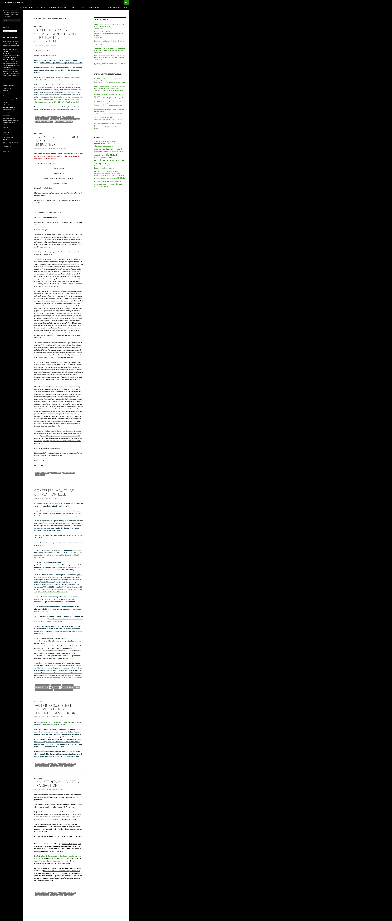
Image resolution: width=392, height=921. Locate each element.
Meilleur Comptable (8, 49)
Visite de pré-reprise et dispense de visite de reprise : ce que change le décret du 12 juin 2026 (109, 49)
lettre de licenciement (100, 171)
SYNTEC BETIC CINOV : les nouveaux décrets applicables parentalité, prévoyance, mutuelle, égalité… (109, 33)
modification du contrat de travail (104, 175)
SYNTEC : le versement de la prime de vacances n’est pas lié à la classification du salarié (109, 87)
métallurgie (6, 132)
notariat (5, 139)
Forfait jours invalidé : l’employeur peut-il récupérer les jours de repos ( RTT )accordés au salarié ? (109, 56)
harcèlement (40, 475)
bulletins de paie (111, 144)
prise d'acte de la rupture (102, 178)
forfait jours (109, 163)
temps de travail (114, 184)
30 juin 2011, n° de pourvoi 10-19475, (56, 722)
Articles (31, 7)
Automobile (6, 88)
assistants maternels (8, 85)
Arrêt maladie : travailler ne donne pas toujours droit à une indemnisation (109, 25)
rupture (121, 177)
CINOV (117, 146)
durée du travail (99, 157)
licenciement (114, 170)
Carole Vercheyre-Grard (13, 2)
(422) (106, 90)
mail (103, 173)
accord (54, 763)
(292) (108, 127)
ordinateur (118, 175)
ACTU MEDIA (23, 7)
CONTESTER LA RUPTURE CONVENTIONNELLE (54, 492)
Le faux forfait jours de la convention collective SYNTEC (109, 95)
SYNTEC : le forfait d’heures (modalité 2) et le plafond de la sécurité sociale (108, 80)
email (105, 157)
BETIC (4, 93)
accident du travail (42, 116)
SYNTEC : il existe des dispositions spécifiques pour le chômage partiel (109, 103)
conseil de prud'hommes (67, 763)
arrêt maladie (56, 116)
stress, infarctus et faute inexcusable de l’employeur (57, 140)
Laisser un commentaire (58, 148)
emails (110, 157)
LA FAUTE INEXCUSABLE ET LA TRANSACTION (57, 783)
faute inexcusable (69, 472)
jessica (5, 41)
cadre (118, 144)
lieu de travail (98, 173)
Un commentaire (56, 498)
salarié (118, 180)
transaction (69, 766)
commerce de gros (8, 107)
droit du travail (108, 154)
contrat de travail (42, 766)
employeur (101, 160)
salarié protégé (98, 184)
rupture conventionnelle (63, 121)
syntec (104, 184)
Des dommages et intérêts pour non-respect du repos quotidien (109, 110)
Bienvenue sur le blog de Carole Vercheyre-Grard (52, 7)
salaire (106, 181)
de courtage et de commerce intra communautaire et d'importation (11, 113)
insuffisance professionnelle (70, 119)
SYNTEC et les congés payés (103, 117)
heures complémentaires (102, 166)
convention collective (117, 151)
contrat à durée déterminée (101, 151)
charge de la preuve (102, 146)
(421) (108, 98)
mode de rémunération (114, 173)
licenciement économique (44, 121)
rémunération (98, 181)
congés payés (98, 149)
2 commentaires (51, 45)
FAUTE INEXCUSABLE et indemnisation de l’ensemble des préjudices (57, 709)
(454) (107, 82)
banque (5, 90)
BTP (4, 95)
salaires (112, 181)
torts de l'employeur (101, 186)
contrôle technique (8, 109)
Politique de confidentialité (112, 7)
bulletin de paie (100, 144)
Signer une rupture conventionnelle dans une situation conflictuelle (55, 35)
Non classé (38, 26)
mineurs (5, 134)
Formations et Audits (94, 7)
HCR (4, 125)
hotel (4, 127)
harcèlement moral (42, 119)
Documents (81, 7)
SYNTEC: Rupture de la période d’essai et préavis (107, 124)
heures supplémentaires (104, 168)
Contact (72, 7)
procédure (114, 178)
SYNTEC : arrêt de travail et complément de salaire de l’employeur (11, 57)
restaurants (6, 146)
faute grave (100, 163)
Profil (125, 7)
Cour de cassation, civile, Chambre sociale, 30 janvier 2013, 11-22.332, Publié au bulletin (58, 555)
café (4, 102)
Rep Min (45, 611)
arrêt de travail (99, 141)
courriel (96, 155)
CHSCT (112, 146)
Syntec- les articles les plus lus (107, 74)
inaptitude (55, 119)
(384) (104, 119)
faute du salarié (68, 116)
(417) (104, 105)
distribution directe (8, 118)
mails (106, 173)
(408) (104, 113)
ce (120, 144)
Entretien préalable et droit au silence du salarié (109, 63)
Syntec (5, 151)
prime (122, 175)
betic (116, 141)
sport (4, 149)
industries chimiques (9, 130)
